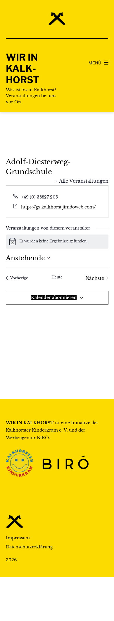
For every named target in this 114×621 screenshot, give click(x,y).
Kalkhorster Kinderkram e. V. (37, 430)
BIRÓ (43, 437)
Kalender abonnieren (54, 297)
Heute (57, 277)
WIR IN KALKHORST (22, 68)
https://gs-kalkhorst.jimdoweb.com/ (58, 207)
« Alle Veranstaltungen (82, 181)
